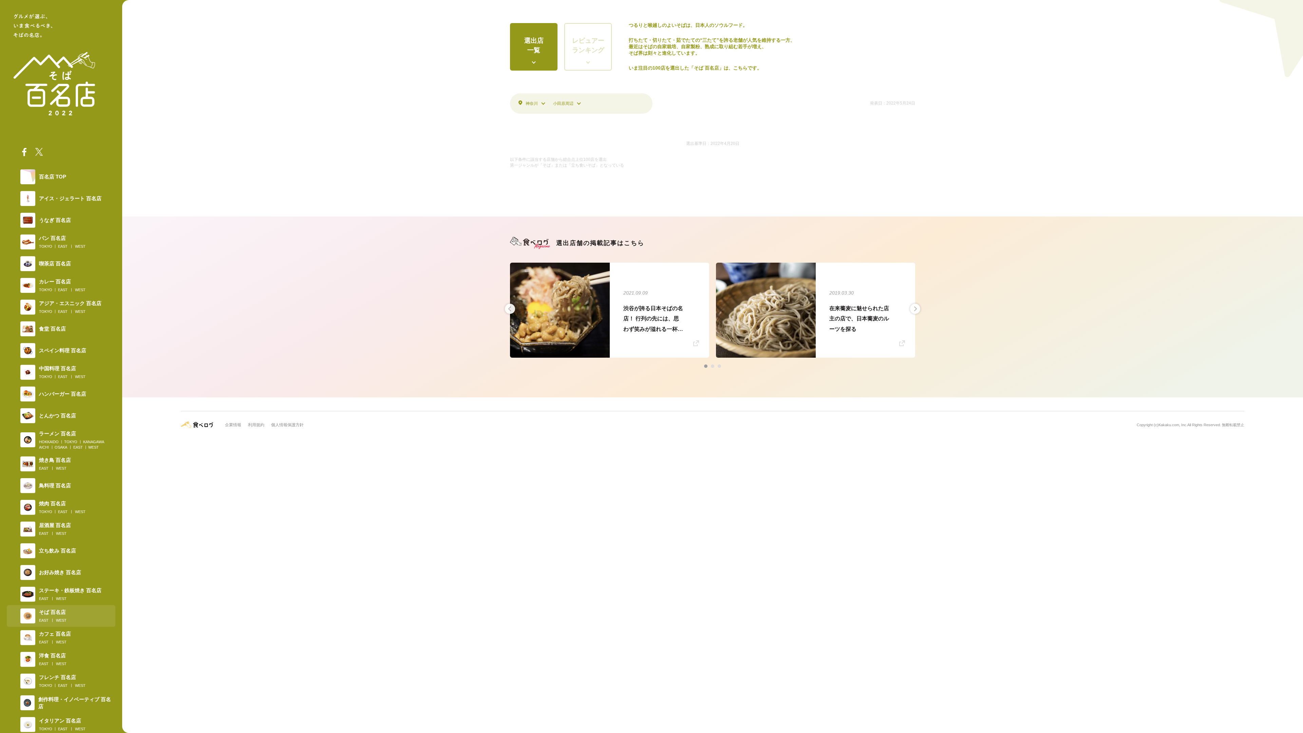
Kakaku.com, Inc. (1172, 425)
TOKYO (45, 246)
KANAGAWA (93, 442)
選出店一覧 (534, 45)
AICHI (44, 447)
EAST (63, 246)
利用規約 (256, 424)
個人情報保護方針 (287, 424)
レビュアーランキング (588, 45)
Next (915, 309)
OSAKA (61, 447)
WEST (80, 246)
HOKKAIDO (49, 442)
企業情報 (233, 424)
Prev (510, 309)
